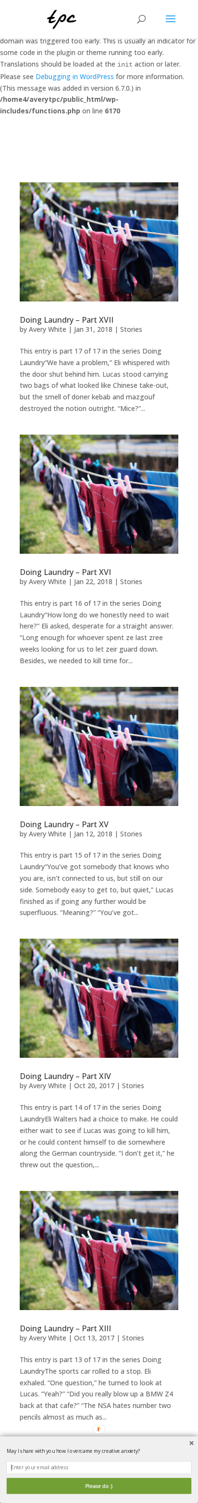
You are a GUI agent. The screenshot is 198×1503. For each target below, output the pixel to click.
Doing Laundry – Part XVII (66, 319)
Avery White (47, 329)
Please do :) (98, 1486)
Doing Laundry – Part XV (64, 824)
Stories (131, 329)
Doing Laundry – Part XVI (65, 572)
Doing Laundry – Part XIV (65, 1076)
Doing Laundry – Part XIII (65, 1328)
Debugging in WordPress (75, 76)
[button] (99, 1451)
